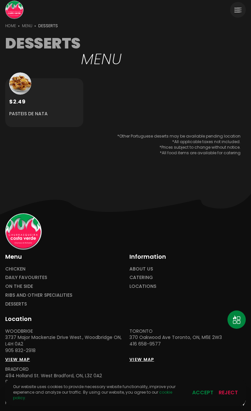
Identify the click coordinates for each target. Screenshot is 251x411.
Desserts (16, 304)
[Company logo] (14, 10)
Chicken (15, 269)
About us (141, 269)
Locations (142, 286)
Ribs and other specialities (38, 295)
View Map (17, 359)
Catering (141, 277)
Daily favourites (26, 277)
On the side (19, 286)
